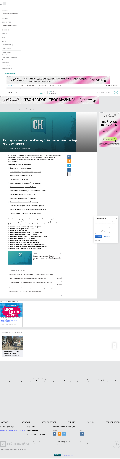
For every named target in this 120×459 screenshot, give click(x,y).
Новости (3, 109)
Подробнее (107, 236)
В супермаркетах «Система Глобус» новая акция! (11, 318)
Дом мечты (22, 88)
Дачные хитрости (49, 88)
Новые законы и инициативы (35, 88)
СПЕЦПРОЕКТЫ (113, 422)
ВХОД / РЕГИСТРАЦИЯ (103, 92)
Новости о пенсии (12, 88)
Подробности (10, 109)
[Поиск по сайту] (1, 4)
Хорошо (98, 236)
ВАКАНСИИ (42, 85)
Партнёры (31, 426)
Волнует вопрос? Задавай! (10, 25)
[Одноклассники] (69, 161)
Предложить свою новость (10, 13)
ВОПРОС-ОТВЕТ (31, 85)
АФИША (51, 85)
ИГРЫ (59, 85)
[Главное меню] (4, 3)
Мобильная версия (34, 430)
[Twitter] (69, 165)
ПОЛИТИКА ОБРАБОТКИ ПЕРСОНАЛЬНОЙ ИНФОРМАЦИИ (12, 430)
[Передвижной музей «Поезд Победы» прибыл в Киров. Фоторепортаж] (48, 132)
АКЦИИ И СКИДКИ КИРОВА (9, 302)
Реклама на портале (10, 73)
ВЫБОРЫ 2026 (60, 88)
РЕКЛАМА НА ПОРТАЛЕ (111, 85)
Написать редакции (7, 426)
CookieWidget (97, 240)
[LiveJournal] (69, 170)
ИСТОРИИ (20, 85)
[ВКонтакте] (69, 157)
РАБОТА (71, 422)
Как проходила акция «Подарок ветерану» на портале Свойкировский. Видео (47, 258)
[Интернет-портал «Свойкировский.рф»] (6, 4)
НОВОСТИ (11, 85)
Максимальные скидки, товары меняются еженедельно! (9, 321)
